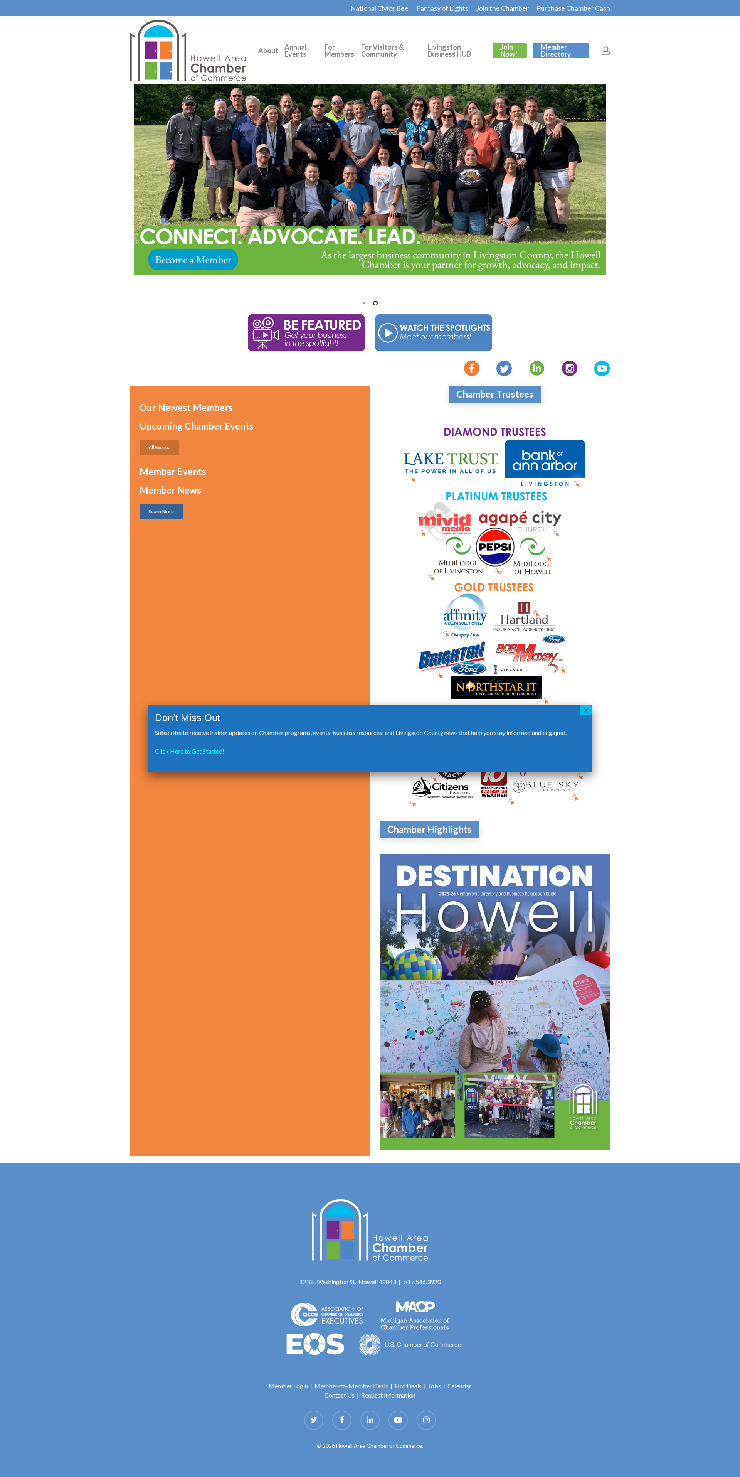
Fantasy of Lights (442, 8)
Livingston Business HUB (449, 50)
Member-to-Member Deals (351, 1385)
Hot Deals (408, 1385)
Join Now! (508, 50)
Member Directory (556, 50)
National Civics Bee (379, 8)
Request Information (388, 1395)
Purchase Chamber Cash (573, 8)
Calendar (459, 1385)
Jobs (434, 1385)
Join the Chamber (502, 8)
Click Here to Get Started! (189, 751)
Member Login (288, 1385)
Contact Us (340, 1395)
